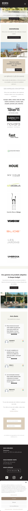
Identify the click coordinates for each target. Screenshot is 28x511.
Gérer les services (14, 494)
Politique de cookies (8, 509)
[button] (26, 482)
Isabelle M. (12, 340)
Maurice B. (12, 389)
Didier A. (11, 365)
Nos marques (14, 287)
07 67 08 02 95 (12, 470)
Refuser (14, 502)
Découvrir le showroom (14, 37)
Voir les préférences (14, 506)
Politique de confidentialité (18, 509)
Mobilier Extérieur (14, 411)
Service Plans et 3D (14, 18)
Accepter (14, 498)
